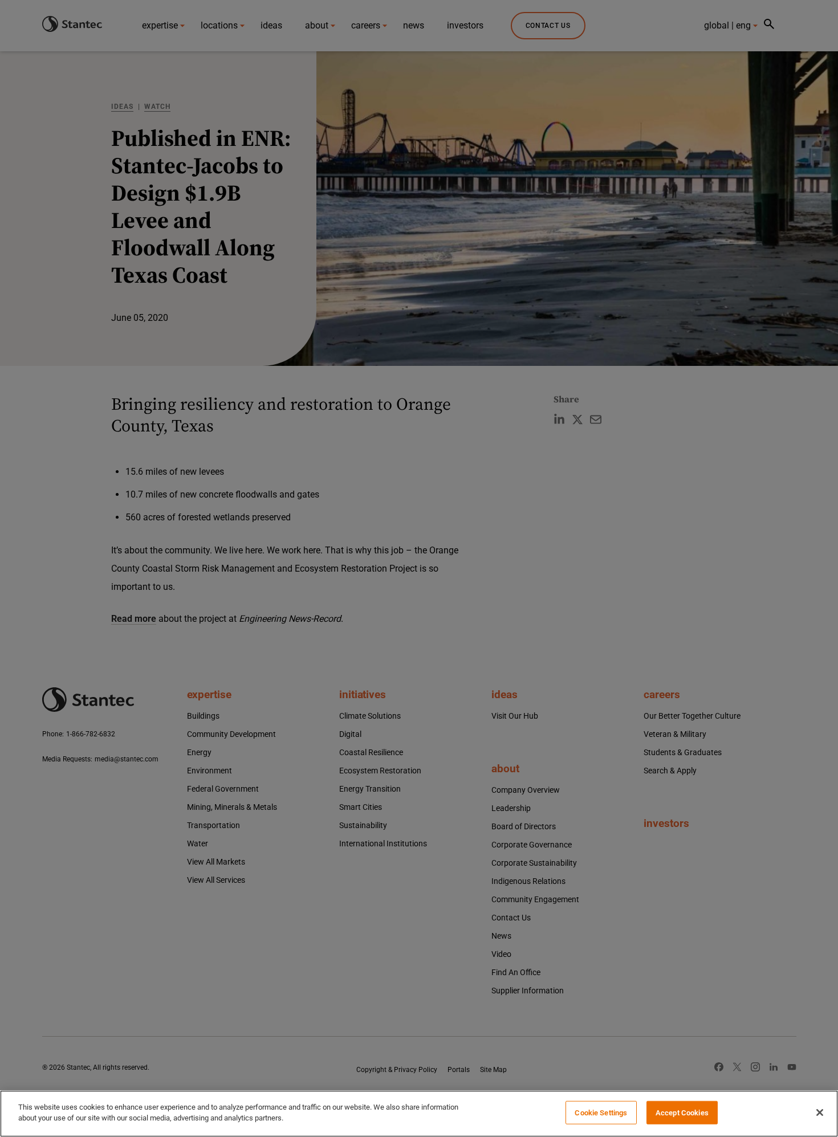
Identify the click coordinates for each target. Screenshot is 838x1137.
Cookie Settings (601, 1113)
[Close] (819, 1112)
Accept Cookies (682, 1113)
